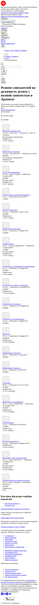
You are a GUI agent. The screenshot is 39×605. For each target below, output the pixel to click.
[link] (4, 35)
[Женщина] (5, 148)
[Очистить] (4, 71)
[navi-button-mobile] (3, 46)
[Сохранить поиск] (3, 79)
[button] (3, 40)
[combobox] (10, 67)
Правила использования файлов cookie (14, 16)
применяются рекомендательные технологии (18, 581)
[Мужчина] (5, 127)
